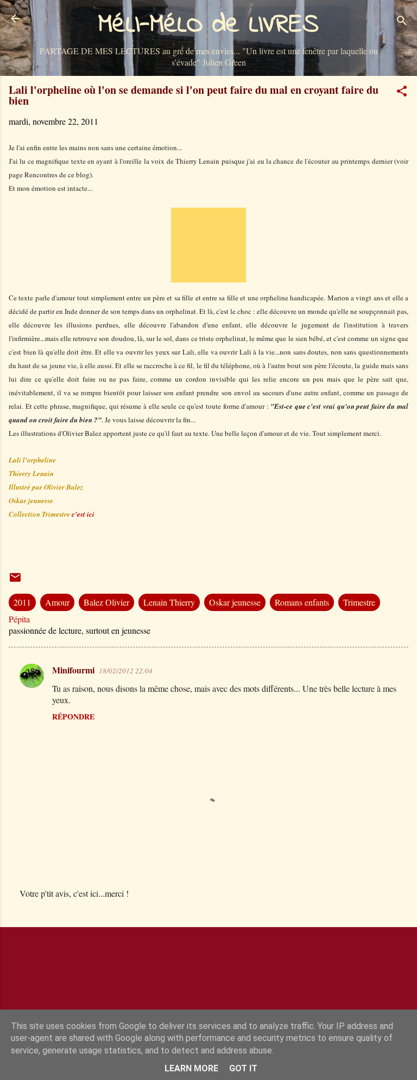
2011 (22, 602)
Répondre (73, 716)
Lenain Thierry (169, 602)
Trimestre (359, 602)
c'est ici (83, 514)
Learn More (191, 1068)
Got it (243, 1068)
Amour (57, 602)
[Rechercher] (401, 21)
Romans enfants (302, 602)
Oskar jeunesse (235, 602)
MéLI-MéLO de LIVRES (208, 25)
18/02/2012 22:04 (126, 671)
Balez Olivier (106, 602)
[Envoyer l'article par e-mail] (15, 580)
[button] (401, 93)
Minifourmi (73, 670)
